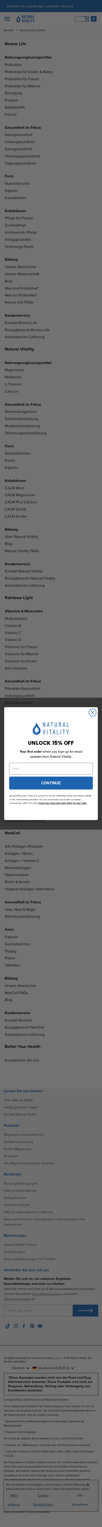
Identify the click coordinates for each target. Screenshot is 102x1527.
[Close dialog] (92, 712)
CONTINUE (51, 783)
